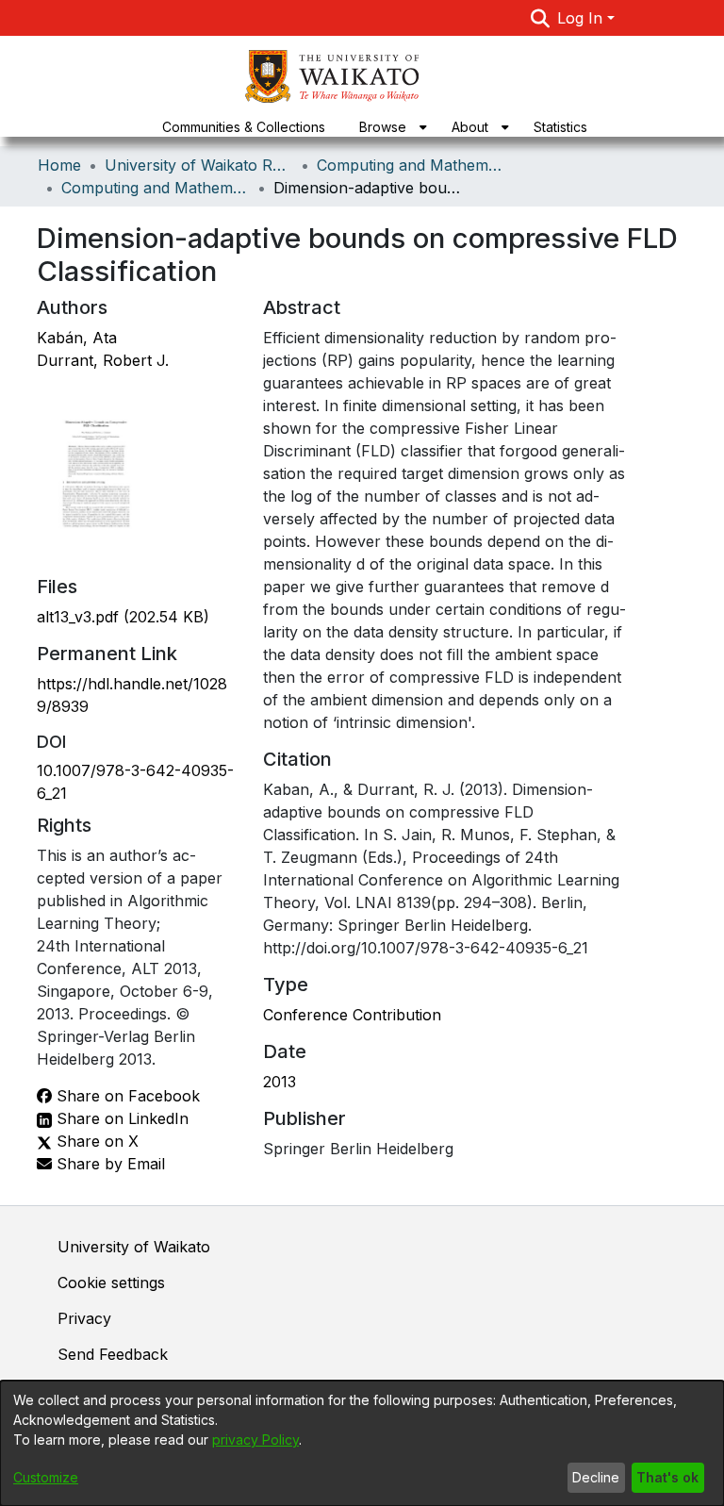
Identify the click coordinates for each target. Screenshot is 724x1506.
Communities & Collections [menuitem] (243, 127)
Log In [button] (582, 17)
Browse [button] (382, 127)
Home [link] (59, 165)
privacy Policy (255, 1440)
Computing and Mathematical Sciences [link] (411, 165)
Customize (45, 1477)
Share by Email (108, 1163)
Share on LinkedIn (120, 1118)
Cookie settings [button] (111, 1282)
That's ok (667, 1477)
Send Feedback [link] (113, 1354)
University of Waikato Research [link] (199, 165)
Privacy (84, 1318)
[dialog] (362, 1443)
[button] (540, 18)
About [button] (470, 127)
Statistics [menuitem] (560, 127)
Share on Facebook (126, 1095)
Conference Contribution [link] (352, 1014)
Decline (595, 1477)
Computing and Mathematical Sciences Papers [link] (155, 187)
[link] (123, 616)
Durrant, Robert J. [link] (103, 360)
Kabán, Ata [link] (77, 337)
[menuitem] (388, 127)
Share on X (95, 1141)
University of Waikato (134, 1246)
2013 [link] (279, 1081)
